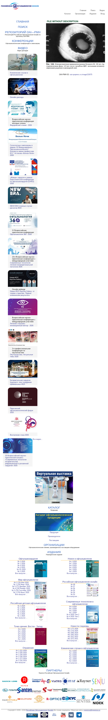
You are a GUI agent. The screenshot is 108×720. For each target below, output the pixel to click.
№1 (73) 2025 (73, 631)
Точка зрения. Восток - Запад (28, 626)
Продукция (54, 532)
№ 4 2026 (73, 607)
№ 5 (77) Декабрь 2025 (21, 586)
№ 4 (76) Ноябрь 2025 (21, 588)
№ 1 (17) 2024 (21, 658)
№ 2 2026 (21, 561)
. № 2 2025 (21, 637)
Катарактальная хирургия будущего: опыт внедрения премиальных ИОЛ (21, 382)
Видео (102, 10)
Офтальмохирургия (28, 559)
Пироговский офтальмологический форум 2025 (21, 410)
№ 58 (73, 584)
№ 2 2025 (21, 571)
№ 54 (73, 592)
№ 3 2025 (21, 567)
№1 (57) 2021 (73, 639)
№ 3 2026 (73, 609)
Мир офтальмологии (28, 580)
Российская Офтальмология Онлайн (39, 710)
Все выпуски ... (21, 573)
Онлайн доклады (17, 97)
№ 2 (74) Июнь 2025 (21, 592)
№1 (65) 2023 (73, 635)
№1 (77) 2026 (73, 629)
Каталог (67, 14)
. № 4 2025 (21, 633)
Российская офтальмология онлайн (79, 582)
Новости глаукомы (80, 626)
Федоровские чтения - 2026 (21, 125)
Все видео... (38, 439)
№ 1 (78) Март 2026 (21, 584)
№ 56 (73, 588)
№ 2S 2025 (21, 569)
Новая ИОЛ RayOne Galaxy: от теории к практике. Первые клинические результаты (22, 293)
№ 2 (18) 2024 (21, 656)
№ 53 (73, 594)
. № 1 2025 (21, 639)
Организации (80, 14)
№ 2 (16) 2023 (21, 660)
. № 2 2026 (21, 629)
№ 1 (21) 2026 (21, 651)
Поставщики (54, 540)
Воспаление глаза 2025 (19, 435)
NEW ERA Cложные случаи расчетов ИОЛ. (21, 207)
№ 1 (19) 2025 (21, 655)
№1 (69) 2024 (73, 633)
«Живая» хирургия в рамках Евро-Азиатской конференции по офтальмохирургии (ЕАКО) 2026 (22, 180)
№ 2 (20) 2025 (21, 653)
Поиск (93, 10)
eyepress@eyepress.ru (92, 710)
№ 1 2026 (21, 563)
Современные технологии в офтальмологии (80, 603)
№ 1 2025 (73, 571)
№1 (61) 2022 (73, 637)
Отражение (28, 648)
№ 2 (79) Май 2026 (21, 582)
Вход (103, 14)
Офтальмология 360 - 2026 (21, 234)
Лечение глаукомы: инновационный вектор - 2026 (21, 325)
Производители (54, 536)
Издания (93, 14)
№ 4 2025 (21, 565)
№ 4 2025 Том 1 (73, 617)
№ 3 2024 (73, 661)
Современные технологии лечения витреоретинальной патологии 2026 (21, 265)
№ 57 (73, 586)
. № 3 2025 (21, 635)
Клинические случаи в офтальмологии (19, 74)
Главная (83, 10)
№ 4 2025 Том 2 (73, 615)
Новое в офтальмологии (80, 559)
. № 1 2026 (21, 631)
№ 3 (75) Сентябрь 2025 (21, 590)
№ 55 (73, 590)
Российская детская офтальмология (28, 603)
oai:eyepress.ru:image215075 (81, 74)
